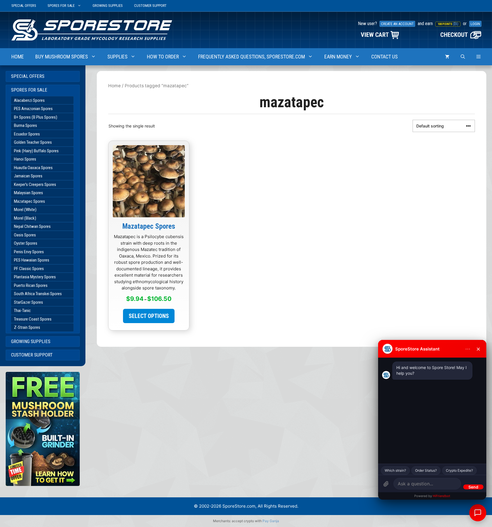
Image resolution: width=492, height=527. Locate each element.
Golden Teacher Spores (33, 142)
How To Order (163, 57)
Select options (149, 316)
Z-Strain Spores (27, 327)
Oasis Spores (25, 235)
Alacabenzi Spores (29, 100)
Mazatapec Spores (29, 201)
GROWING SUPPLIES (108, 5)
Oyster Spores (25, 243)
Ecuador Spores (27, 134)
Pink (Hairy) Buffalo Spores (36, 150)
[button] (478, 56)
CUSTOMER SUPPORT (150, 5)
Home (114, 85)
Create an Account (397, 24)
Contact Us (384, 57)
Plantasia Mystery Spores (35, 276)
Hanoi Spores (25, 159)
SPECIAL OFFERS (23, 5)
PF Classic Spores (29, 268)
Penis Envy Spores (29, 251)
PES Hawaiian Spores (31, 260)
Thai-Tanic (22, 310)
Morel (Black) (25, 218)
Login (475, 24)
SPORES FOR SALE (61, 5)
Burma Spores (25, 125)
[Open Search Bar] (463, 56)
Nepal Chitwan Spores (32, 226)
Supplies (117, 57)
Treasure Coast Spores (33, 319)
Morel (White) (25, 209)
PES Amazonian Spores (33, 108)
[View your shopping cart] (447, 56)
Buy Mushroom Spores (61, 57)
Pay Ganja (271, 521)
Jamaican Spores (28, 176)
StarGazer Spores (28, 302)
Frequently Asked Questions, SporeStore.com (251, 57)
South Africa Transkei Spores (38, 293)
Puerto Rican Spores (31, 285)
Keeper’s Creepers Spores (35, 184)
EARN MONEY (338, 57)
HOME (17, 57)
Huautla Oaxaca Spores (33, 167)
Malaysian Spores (28, 192)
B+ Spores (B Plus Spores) (35, 117)
